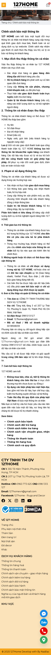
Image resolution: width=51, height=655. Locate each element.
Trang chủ (6, 22)
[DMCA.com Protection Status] (33, 512)
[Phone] (44, 631)
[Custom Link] (44, 622)
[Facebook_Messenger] (44, 613)
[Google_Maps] (44, 640)
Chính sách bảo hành (20, 421)
